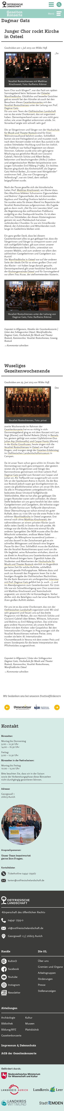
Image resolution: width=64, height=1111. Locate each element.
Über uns (43, 960)
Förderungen (45, 978)
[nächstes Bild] (57, 707)
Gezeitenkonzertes (33, 102)
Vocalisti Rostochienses (16, 105)
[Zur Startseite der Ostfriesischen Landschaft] (12, 4)
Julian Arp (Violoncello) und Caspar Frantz (26, 441)
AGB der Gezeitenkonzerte (18, 1053)
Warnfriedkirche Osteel (15, 667)
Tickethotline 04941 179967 (22, 873)
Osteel (32, 332)
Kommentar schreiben (17, 345)
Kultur (28, 1017)
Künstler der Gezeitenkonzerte (42, 329)
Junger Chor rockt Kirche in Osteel (31, 34)
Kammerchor (19, 338)
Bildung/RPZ (8, 1029)
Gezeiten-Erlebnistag (48, 450)
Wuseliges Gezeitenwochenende (27, 368)
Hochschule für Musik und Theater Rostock (31, 131)
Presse (41, 984)
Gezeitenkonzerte (13, 429)
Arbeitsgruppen (47, 972)
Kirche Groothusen (21, 444)
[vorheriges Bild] (7, 707)
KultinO (12, 961)
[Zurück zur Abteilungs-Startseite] (19, 13)
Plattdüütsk (32, 1029)
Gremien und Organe (50, 966)
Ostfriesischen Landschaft (42, 111)
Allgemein (21, 329)
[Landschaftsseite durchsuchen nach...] (59, 4)
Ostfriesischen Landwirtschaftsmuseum (29, 453)
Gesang (53, 338)
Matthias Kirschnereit (28, 190)
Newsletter (14, 992)
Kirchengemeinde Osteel (21, 271)
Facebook (13, 969)
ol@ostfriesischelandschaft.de (25, 927)
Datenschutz (28, 1045)
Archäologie (8, 1017)
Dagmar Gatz (11, 108)
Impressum (8, 1045)
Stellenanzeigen (47, 990)
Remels (54, 435)
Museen (29, 1023)
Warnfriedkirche (44, 332)
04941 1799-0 (15, 920)
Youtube (12, 976)
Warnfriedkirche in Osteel (22, 259)
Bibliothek (7, 1023)
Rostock (8, 341)
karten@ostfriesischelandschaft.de (26, 880)
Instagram (14, 984)
